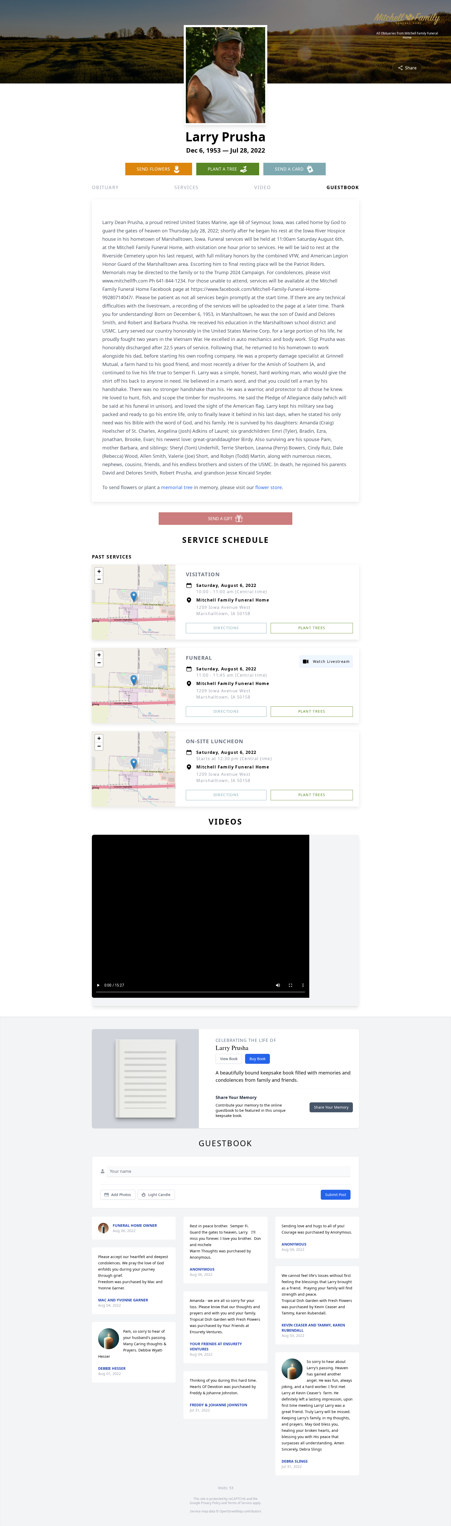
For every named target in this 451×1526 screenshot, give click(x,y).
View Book (229, 1058)
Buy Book (257, 1058)
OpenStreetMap (231, 1511)
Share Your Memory (331, 1107)
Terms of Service (240, 1503)
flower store (268, 487)
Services (186, 187)
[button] (133, 596)
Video (262, 187)
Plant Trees (311, 627)
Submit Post (335, 1194)
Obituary (105, 187)
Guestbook (343, 187)
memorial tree (177, 487)
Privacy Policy (211, 1503)
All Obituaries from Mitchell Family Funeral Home (407, 35)
